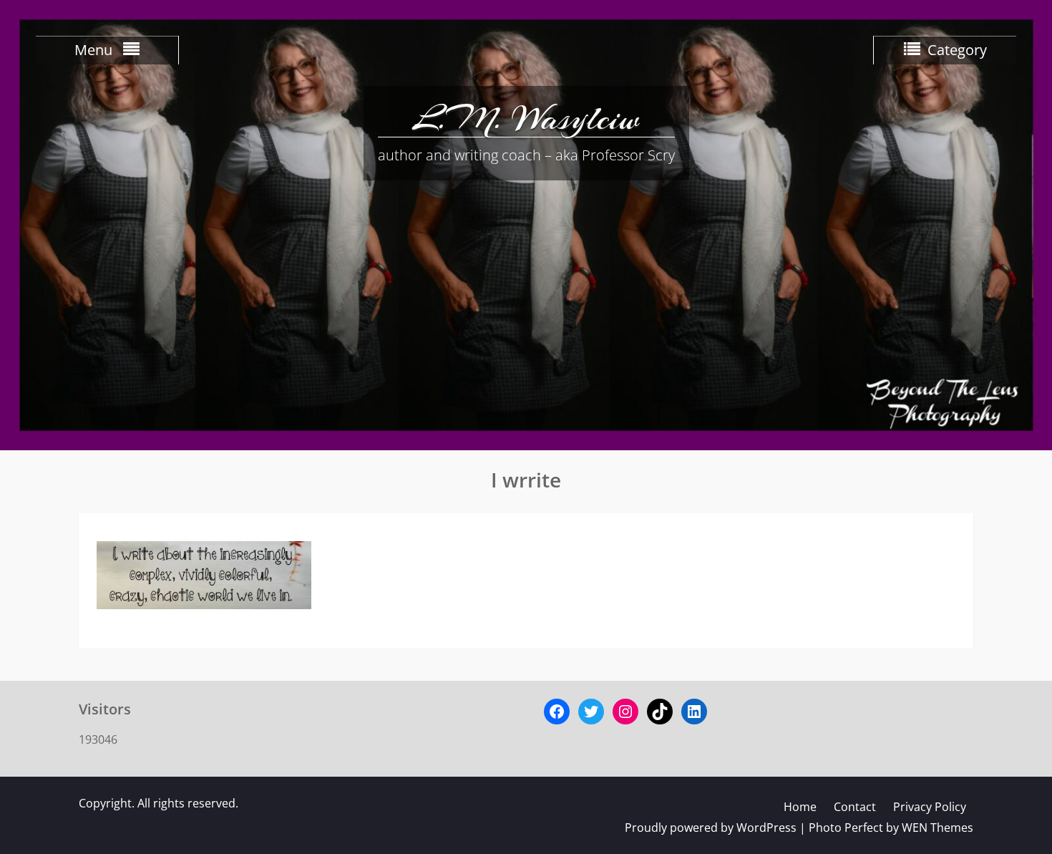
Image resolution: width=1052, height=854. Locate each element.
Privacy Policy (929, 807)
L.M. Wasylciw (526, 118)
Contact (855, 807)
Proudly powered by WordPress (711, 827)
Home (800, 807)
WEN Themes (937, 827)
